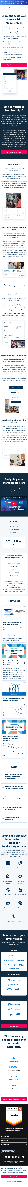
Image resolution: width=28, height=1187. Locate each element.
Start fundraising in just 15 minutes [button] (14, 1099)
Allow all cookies (14, 1176)
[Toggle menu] (24, 8)
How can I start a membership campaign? (12, 798)
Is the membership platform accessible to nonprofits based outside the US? (13, 776)
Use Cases (4, 1140)
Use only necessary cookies (14, 1181)
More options (5, 1185)
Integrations (5, 1144)
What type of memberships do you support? (13, 808)
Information (5, 1136)
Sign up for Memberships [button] (14, 152)
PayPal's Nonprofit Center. (16, 591)
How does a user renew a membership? (13, 818)
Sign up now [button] (14, 1026)
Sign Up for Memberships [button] (14, 65)
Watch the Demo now (16, 3)
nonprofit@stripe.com (16, 589)
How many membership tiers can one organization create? (14, 787)
